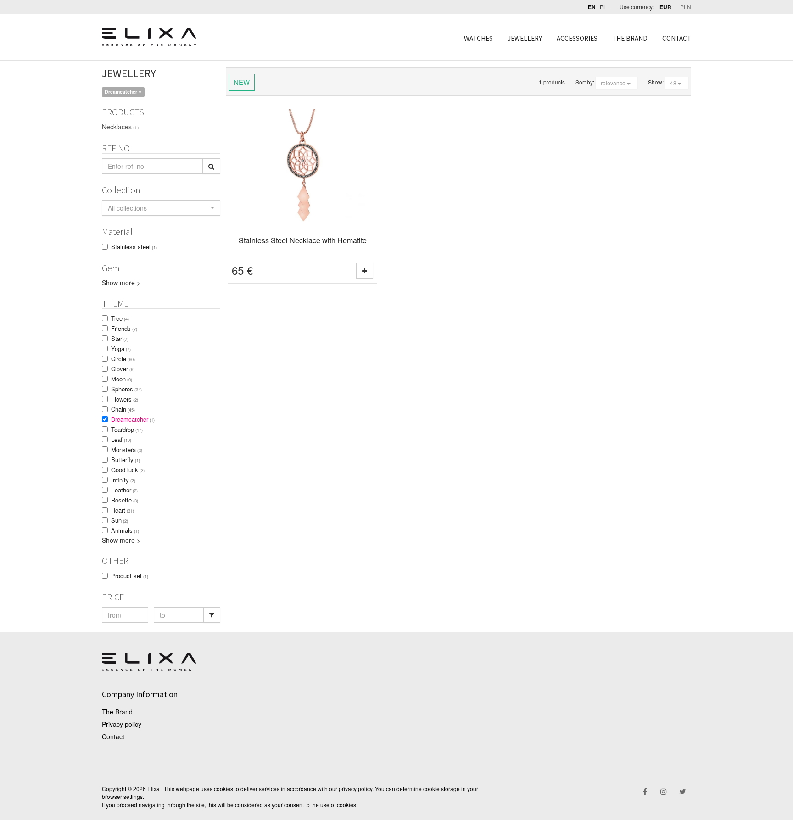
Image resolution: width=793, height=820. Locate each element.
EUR (665, 7)
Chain (123, 409)
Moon (121, 378)
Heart (122, 510)
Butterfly (125, 459)
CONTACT (676, 38)
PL (603, 7)
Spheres (126, 389)
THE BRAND (630, 38)
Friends (124, 328)
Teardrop (127, 429)
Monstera (126, 449)
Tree (120, 318)
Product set (129, 575)
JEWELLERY (525, 38)
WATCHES (478, 38)
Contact (113, 736)
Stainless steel (134, 246)
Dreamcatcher (133, 419)
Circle (123, 358)
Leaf (121, 439)
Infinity (123, 479)
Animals (125, 530)
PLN (685, 7)
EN (592, 7)
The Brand (117, 711)
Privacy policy (121, 724)
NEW (242, 82)
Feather (124, 489)
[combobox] (161, 208)
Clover (122, 368)
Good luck (128, 469)
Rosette (124, 500)
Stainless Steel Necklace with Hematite (303, 240)
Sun (119, 520)
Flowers (124, 399)
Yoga (121, 348)
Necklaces (120, 126)
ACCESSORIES (577, 38)
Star (119, 338)
